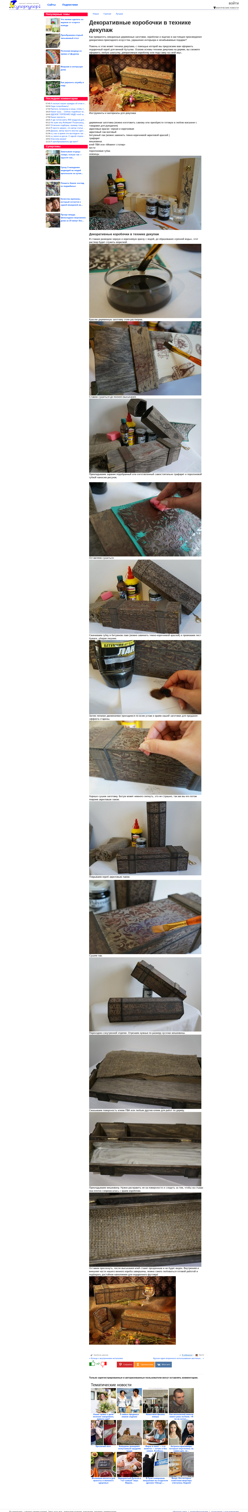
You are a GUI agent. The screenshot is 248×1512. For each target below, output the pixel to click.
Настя (201, 1355)
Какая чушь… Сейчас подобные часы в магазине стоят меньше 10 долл (85, 111)
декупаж (105, 1355)
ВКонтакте (166, 1365)
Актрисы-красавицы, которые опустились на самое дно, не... (181, 1448)
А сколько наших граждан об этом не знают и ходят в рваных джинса (83, 103)
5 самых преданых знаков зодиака (129, 1415)
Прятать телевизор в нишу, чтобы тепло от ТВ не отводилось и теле (83, 109)
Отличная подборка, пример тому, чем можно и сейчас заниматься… (83, 125)
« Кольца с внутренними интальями (106, 1358)
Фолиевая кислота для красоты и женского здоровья (103, 1480)
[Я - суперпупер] (24, 9)
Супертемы (53, 146)
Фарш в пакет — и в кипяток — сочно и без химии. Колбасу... (155, 1448)
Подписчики (70, 4)
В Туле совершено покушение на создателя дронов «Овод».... (155, 1480)
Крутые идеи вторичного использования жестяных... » (178, 1358)
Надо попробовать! (60, 106)
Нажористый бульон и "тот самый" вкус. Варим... (129, 1480)
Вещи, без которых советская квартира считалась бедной (181, 1480)
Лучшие (119, 14)
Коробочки (97, 1355)
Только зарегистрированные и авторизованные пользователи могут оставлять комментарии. (143, 1377)
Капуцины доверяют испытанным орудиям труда (129, 1448)
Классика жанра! (58, 139)
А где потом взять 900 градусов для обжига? (71, 120)
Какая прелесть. (58, 117)
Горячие (107, 14)
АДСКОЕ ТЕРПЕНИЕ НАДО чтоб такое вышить (72, 114)
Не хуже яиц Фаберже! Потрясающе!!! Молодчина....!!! (76, 122)
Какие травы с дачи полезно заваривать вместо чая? (103, 1416)
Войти (234, 3)
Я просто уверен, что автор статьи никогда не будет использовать (82, 128)
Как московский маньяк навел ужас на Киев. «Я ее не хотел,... (181, 1416)
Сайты (51, 4)
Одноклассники (147, 1365)
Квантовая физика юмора (155, 1415)
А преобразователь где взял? (64, 141)
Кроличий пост (103, 1446)
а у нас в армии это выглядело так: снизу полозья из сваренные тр (82, 133)
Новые (96, 14)
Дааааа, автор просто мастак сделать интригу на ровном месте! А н (83, 131)
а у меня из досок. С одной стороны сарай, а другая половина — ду (83, 136)
